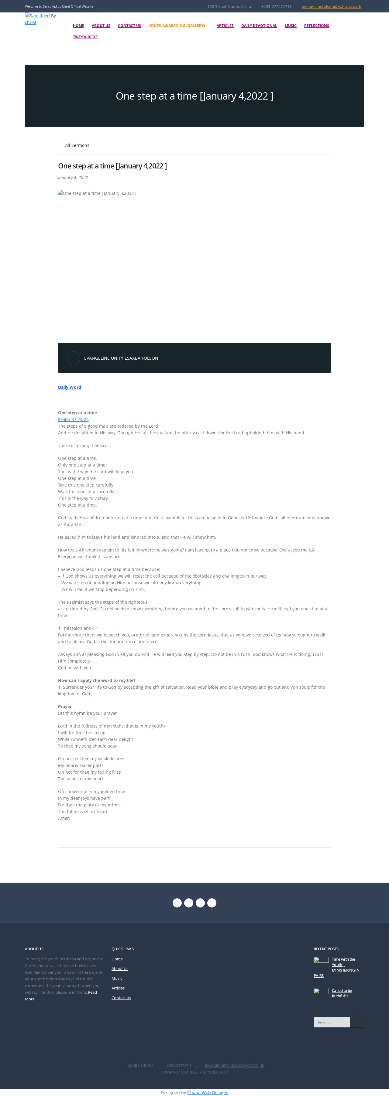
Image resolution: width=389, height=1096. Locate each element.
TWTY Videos (85, 36)
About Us (101, 25)
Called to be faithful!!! (342, 993)
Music (291, 25)
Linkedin (211, 903)
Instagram (200, 903)
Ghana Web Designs (207, 1092)
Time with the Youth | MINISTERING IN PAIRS (336, 967)
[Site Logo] (42, 19)
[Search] (357, 1022)
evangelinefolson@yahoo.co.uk (331, 6)
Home (78, 25)
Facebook (177, 903)
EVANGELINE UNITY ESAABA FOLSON (121, 358)
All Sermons (76, 145)
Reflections (316, 25)
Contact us (129, 25)
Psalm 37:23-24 (73, 419)
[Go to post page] (321, 963)
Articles (225, 25)
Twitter (188, 903)
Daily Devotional (259, 25)
